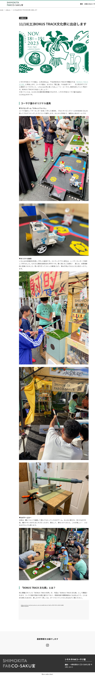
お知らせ (8, 10)
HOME (1, 10)
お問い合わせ (69, 667)
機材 (81, 4)
